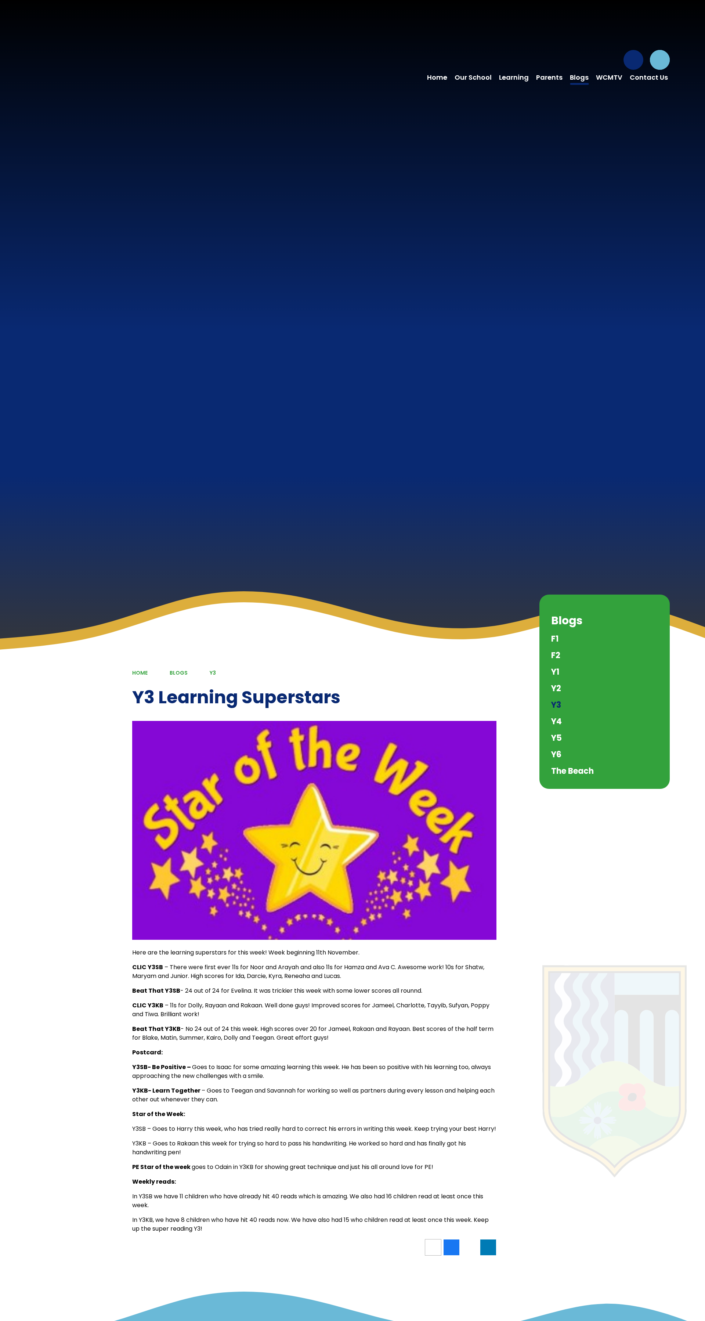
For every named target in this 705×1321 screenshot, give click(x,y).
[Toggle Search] (660, 60)
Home (140, 672)
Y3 (213, 672)
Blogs (179, 672)
